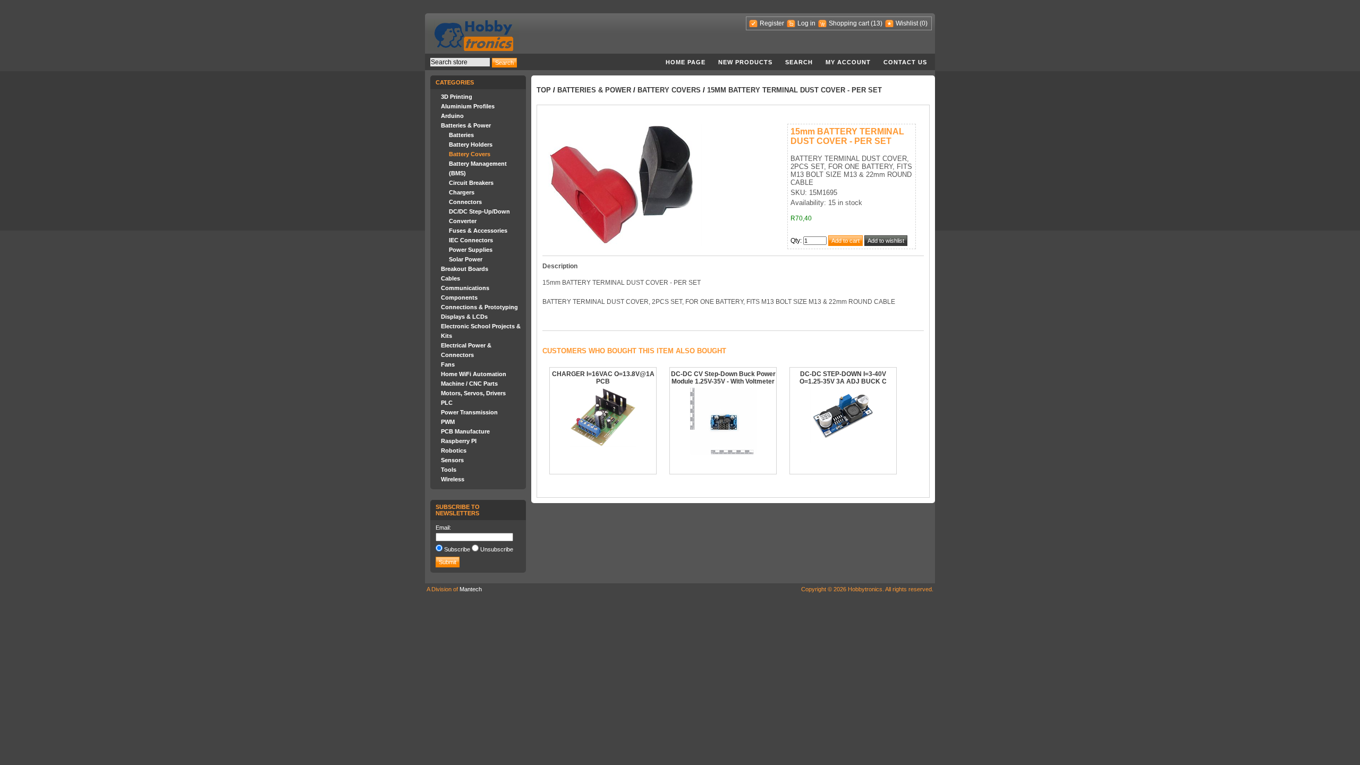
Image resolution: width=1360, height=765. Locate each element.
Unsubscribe (496, 549)
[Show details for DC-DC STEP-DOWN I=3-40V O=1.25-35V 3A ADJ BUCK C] (843, 441)
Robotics (453, 450)
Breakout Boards (464, 269)
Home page (686, 62)
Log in (806, 23)
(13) (876, 23)
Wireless (452, 479)
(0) (924, 23)
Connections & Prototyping (479, 307)
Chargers (461, 192)
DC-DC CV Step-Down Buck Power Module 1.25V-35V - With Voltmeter (723, 377)
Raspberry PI (459, 441)
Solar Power (465, 259)
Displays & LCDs (464, 316)
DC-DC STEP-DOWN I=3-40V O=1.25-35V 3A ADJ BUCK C (843, 377)
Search (799, 62)
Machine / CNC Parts (469, 383)
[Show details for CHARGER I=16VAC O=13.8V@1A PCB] (603, 444)
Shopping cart (849, 23)
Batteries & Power (466, 125)
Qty (795, 240)
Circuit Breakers (471, 183)
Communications (465, 288)
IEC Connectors (471, 240)
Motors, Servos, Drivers (473, 393)
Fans (448, 364)
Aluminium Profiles (468, 106)
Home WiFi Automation (473, 374)
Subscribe (457, 549)
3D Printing (456, 97)
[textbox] (460, 62)
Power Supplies (470, 249)
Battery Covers (469, 154)
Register (772, 23)
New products (745, 62)
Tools (448, 469)
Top (544, 90)
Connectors (465, 202)
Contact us (905, 62)
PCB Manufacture (465, 431)
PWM (448, 422)
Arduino (452, 116)
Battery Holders (470, 144)
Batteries (461, 135)
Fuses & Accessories (478, 230)
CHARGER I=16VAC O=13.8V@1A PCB (603, 377)
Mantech (471, 589)
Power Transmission (469, 412)
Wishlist (907, 23)
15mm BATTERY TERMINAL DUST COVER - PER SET (794, 90)
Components (459, 297)
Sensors (452, 460)
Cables (450, 278)
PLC (447, 403)
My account (848, 62)
